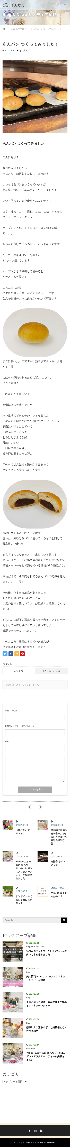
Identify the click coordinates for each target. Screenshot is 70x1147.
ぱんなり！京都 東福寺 (26, 1142)
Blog (19, 50)
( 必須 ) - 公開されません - (20, 726)
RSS (40, 1130)
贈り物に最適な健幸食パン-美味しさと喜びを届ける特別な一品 (59, 837)
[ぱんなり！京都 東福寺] (15, 5)
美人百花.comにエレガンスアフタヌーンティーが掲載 (45, 978)
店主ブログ (28, 50)
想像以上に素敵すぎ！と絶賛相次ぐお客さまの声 (46, 1029)
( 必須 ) (11, 710)
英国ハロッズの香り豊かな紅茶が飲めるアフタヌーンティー (46, 1004)
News (33, 947)
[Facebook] (29, 1130)
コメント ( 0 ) (18, 671)
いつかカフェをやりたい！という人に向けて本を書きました (46, 953)
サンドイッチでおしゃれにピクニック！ (24, 899)
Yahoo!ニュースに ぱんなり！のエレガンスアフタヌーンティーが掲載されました (46, 1056)
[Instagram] (35, 1130)
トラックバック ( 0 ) (51, 671)
